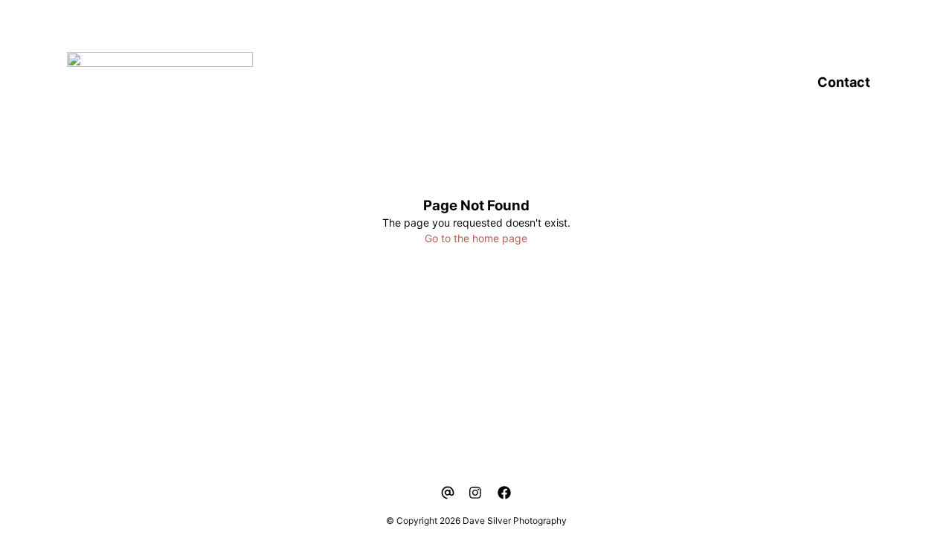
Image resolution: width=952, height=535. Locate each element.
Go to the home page (476, 238)
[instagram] (476, 493)
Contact (843, 82)
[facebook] (504, 493)
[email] (448, 493)
